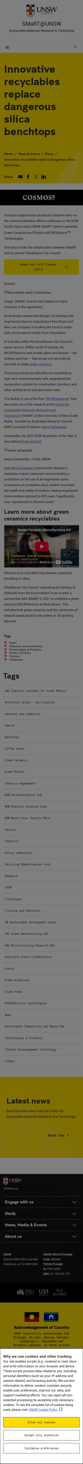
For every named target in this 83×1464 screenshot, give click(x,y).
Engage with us (19, 1202)
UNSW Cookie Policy (43, 1410)
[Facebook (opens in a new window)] (28, 177)
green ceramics (41, 364)
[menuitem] (41, 691)
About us (13, 1236)
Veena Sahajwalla (54, 427)
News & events (29, 154)
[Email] (20, 177)
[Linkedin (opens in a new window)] (44, 177)
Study (10, 1213)
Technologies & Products (25, 649)
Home (8, 154)
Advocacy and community (25, 646)
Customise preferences (41, 1448)
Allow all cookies (41, 1422)
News (49, 154)
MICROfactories (57, 399)
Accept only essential (41, 1435)
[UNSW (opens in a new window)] (41, 10)
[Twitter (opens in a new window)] (36, 177)
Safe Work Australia (18, 468)
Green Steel (29, 441)
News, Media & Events (26, 1225)
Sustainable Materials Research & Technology (41, 31)
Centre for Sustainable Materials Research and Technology (36, 410)
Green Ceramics (20, 652)
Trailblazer (16, 659)
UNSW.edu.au (10, 1188)
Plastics (14, 656)
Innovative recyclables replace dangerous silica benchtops (39, 162)
